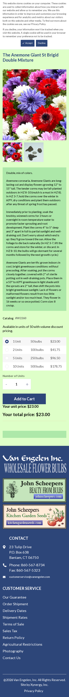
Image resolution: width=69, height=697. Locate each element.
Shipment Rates (15, 617)
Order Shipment (15, 604)
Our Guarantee (14, 597)
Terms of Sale (13, 624)
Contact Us (12, 658)
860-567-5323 (28, 570)
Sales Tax (10, 631)
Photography (13, 651)
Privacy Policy (33, 691)
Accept (29, 43)
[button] (13, 152)
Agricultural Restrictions (22, 644)
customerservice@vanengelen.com (29, 576)
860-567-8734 (33, 565)
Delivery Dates (14, 610)
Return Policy (13, 637)
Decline (41, 43)
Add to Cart (24, 398)
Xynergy (36, 685)
